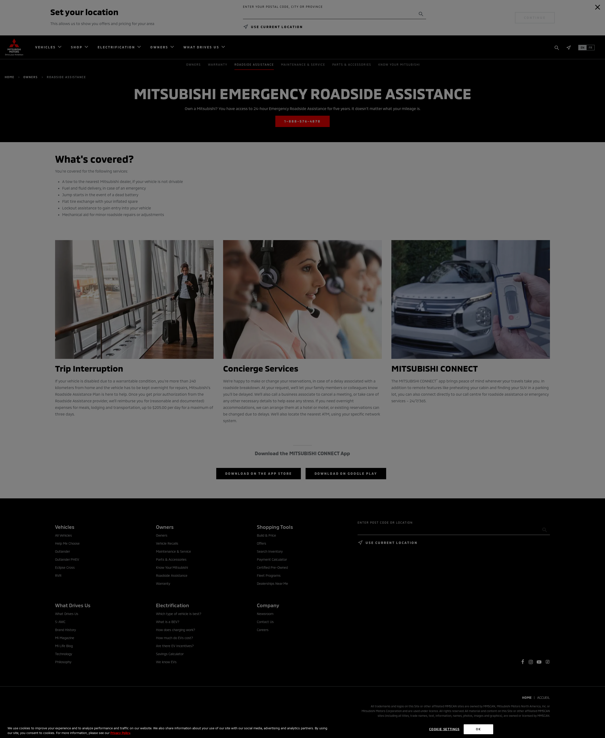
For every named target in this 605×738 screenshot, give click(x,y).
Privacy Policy (120, 733)
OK (478, 729)
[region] (302, 729)
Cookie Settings (444, 729)
